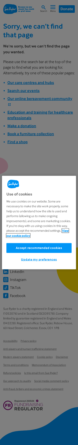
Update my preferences (39, 259)
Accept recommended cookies (39, 248)
